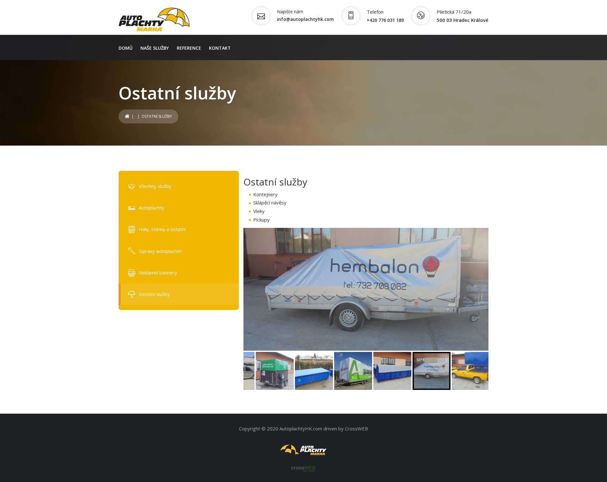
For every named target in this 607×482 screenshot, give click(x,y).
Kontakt (220, 48)
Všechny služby (155, 186)
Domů (125, 48)
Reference (189, 48)
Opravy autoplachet (160, 251)
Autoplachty (151, 207)
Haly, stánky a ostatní (162, 229)
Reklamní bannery (158, 272)
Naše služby (154, 48)
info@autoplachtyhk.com (305, 19)
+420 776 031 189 (385, 20)
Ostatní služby (154, 294)
